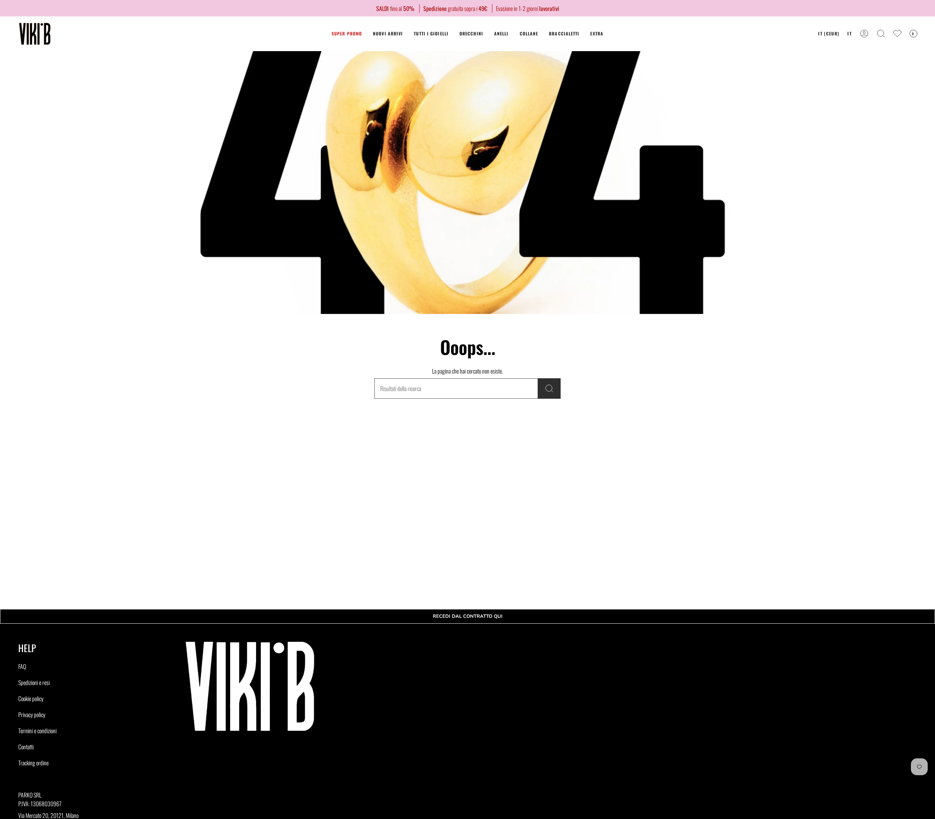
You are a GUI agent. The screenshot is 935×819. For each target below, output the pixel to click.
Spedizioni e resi (34, 682)
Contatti (26, 746)
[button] (471, 33)
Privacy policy (31, 714)
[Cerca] (549, 388)
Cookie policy (30, 698)
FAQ (22, 666)
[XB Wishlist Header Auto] (897, 33)
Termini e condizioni (37, 730)
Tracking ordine (33, 762)
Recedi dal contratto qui (468, 616)
